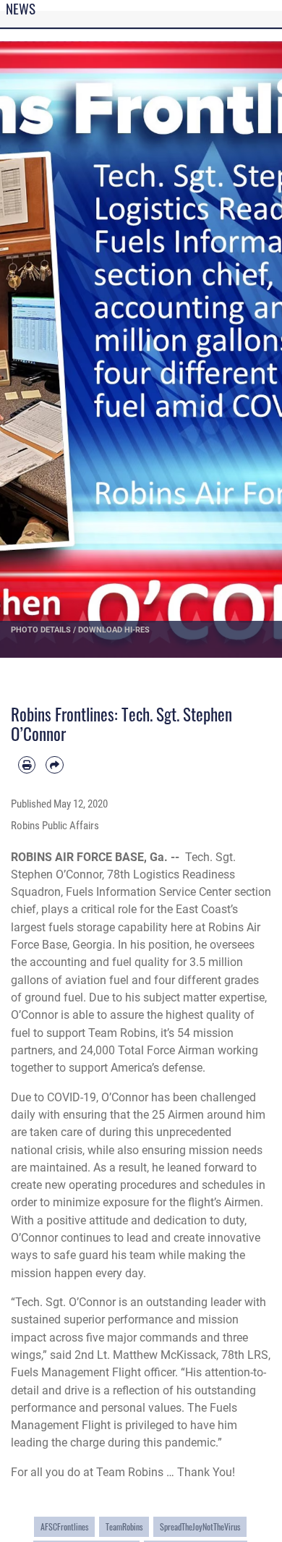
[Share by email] (54, 765)
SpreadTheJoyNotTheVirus (200, 1526)
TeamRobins (124, 1526)
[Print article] (26, 765)
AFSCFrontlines (64, 1526)
